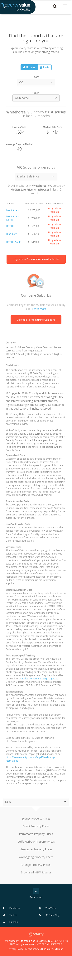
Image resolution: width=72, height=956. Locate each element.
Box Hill (10, 226)
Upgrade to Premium (54, 210)
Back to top (36, 897)
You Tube (50, 908)
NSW (8, 801)
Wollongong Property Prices (36, 857)
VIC (21, 82)
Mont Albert (12, 210)
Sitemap (59, 949)
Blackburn (11, 234)
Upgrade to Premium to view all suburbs (36, 259)
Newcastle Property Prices (36, 849)
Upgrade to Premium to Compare (36, 319)
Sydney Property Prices (36, 818)
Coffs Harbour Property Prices (36, 841)
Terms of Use (32, 949)
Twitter (13, 915)
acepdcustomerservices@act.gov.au (38, 678)
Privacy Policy (16, 949)
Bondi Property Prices (36, 826)
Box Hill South (13, 242)
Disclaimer (47, 949)
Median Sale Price (28, 176)
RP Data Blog (52, 915)
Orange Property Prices (36, 865)
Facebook (14, 908)
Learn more (39, 309)
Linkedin (13, 922)
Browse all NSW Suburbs (36, 872)
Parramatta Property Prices (36, 834)
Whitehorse (22, 98)
